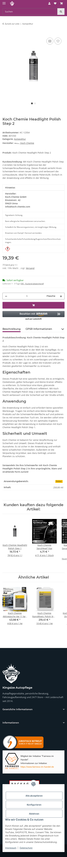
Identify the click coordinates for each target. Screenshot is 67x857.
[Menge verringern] (6, 296)
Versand (30, 268)
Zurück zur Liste (12, 23)
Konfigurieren (34, 804)
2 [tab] (35, 103)
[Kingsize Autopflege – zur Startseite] (11, 673)
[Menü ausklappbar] (4, 2)
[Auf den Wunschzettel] (58, 41)
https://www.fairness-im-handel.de (37, 767)
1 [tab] (32, 103)
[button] (49, 3)
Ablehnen (34, 813)
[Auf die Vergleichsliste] (49, 41)
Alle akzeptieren (34, 795)
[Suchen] (61, 11)
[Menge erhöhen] (60, 296)
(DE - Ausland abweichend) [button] (32, 283)
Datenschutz (26, 847)
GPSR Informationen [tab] (39, 328)
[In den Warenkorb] (4, 33)
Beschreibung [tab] (11, 328)
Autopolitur (20, 139)
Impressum (10, 847)
